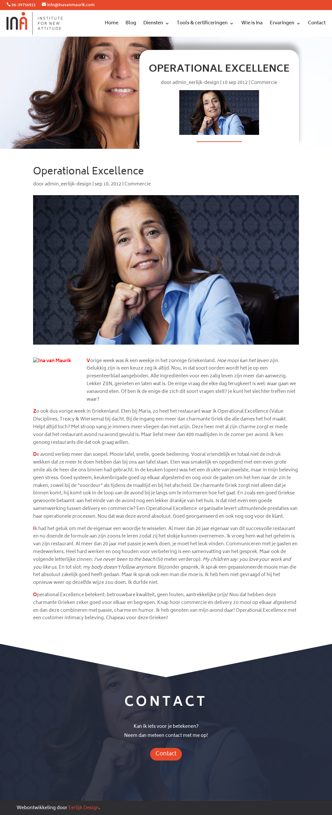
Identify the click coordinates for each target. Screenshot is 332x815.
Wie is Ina (252, 23)
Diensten (153, 23)
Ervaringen (282, 23)
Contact (317, 23)
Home (111, 23)
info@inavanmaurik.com (71, 5)
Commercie (264, 83)
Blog (130, 23)
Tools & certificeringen (202, 23)
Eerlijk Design (83, 808)
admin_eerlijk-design (195, 83)
